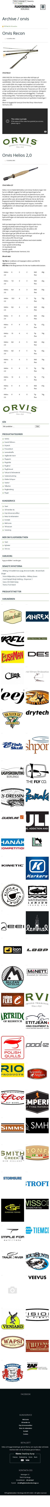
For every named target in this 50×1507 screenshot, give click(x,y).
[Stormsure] (2, 1171)
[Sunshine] (2, 1197)
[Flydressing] (2, 787)
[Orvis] (26, 991)
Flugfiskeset (9, 469)
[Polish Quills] (2, 1035)
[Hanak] (2, 835)
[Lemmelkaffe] (26, 910)
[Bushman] (2, 649)
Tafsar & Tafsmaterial (12, 472)
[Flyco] (26, 760)
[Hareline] (26, 835)
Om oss (7, 549)
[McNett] (26, 964)
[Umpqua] (2, 1274)
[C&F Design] (26, 649)
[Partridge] (2, 1010)
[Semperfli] (26, 1089)
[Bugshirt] (26, 631)
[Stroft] (26, 1171)
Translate (19, 3)
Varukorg (8, 530)
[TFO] (2, 1225)
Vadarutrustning (10, 476)
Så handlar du (10, 510)
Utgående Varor (10, 456)
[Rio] (2, 1062)
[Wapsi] (2, 1334)
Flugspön (9, 38)
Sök (37, 426)
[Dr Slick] (2, 709)
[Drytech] (26, 709)
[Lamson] (26, 883)
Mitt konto (8, 523)
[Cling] (2, 666)
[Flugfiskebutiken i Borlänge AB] (2, 760)
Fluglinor (7, 466)
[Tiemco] (26, 1225)
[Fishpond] (26, 732)
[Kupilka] (2, 883)
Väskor (7, 483)
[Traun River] (2, 1250)
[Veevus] (26, 1274)
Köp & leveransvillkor (12, 513)
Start (6, 506)
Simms (7, 439)
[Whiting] (26, 1334)
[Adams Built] (2, 603)
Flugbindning (9, 489)
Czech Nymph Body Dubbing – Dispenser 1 (18, 579)
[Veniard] (2, 1307)
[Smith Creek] (2, 1143)
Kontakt (7, 520)
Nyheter (7, 545)
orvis (13, 38)
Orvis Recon (13, 33)
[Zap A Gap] (26, 1359)
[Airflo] (2, 631)
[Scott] (2, 1089)
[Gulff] (26, 810)
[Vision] (26, 1307)
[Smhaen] (26, 1116)
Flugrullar (8, 462)
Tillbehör (8, 486)
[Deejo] (2, 687)
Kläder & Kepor (10, 479)
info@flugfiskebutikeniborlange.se (28, 1483)
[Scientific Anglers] (26, 1062)
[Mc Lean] (2, 964)
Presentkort (9, 449)
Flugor (7, 493)
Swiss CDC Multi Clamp (10, 582)
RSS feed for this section (10, 26)
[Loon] (2, 937)
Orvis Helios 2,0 (17, 155)
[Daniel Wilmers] (26, 666)
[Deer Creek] (26, 687)
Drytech (7, 445)
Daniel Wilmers (10, 442)
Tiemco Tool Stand (9, 585)
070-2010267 (30, 1480)
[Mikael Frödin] (2, 991)
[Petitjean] (26, 1010)
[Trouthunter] (26, 1250)
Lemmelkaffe (9, 452)
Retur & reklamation (12, 516)
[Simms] (2, 1116)
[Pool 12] (26, 1035)
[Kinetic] (2, 855)
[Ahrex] (26, 603)
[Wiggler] (2, 1359)
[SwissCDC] (26, 1197)
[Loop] (26, 937)
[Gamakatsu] (26, 787)
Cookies (25, 1434)
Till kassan (8, 527)
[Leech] (2, 910)
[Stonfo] (26, 1143)
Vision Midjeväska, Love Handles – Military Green (20, 576)
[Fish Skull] (2, 732)
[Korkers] (26, 855)
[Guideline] (2, 810)
